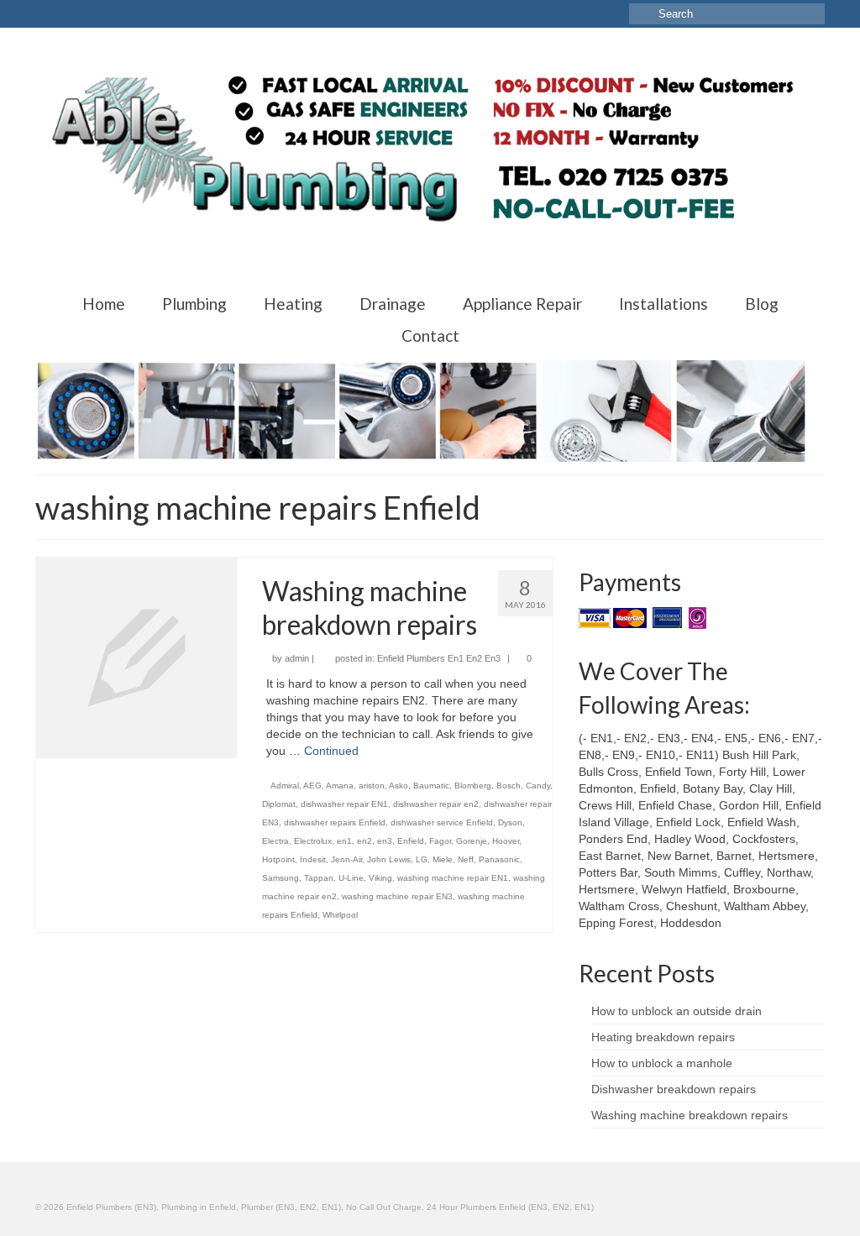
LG (421, 859)
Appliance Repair (522, 303)
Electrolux (313, 841)
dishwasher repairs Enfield (334, 822)
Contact (430, 335)
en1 (344, 841)
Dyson (510, 822)
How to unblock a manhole (661, 1063)
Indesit (313, 859)
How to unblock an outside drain (676, 1011)
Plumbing (194, 303)
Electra (275, 841)
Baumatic (431, 785)
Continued (331, 750)
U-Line (351, 877)
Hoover (505, 841)
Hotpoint (278, 859)
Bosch (508, 785)
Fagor (440, 841)
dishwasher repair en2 (436, 804)
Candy (538, 785)
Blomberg (472, 785)
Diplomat (279, 804)
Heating (293, 303)
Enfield (410, 841)
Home (103, 303)
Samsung (280, 877)
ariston (372, 785)
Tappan (318, 877)
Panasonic (499, 859)
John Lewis (389, 859)
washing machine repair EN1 (452, 877)
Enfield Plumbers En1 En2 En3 (439, 658)
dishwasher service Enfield (442, 822)
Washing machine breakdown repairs (689, 1115)
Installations (663, 303)
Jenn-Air (346, 859)
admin (297, 658)
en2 (364, 841)
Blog (762, 303)
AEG (312, 785)
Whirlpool (340, 914)
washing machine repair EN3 (397, 896)
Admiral (284, 785)
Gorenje (471, 841)
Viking (380, 877)
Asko (398, 785)
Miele (443, 859)
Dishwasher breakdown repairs (673, 1089)
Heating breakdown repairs (663, 1037)
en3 (384, 841)
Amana (340, 785)
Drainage (392, 303)
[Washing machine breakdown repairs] (136, 656)
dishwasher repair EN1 (344, 804)
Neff (466, 859)
